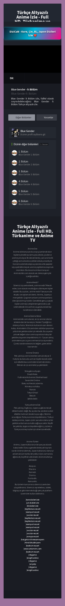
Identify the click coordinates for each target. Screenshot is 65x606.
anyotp (33, 564)
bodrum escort (32, 545)
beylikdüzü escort (32, 508)
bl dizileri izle (32, 505)
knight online (32, 557)
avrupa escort (33, 536)
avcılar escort (33, 515)
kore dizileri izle (33, 499)
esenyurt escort (33, 512)
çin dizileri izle (33, 502)
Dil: (12, 78)
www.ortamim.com (33, 548)
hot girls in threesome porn (32, 539)
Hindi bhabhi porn (32, 542)
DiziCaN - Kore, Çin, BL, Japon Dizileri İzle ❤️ (33, 33)
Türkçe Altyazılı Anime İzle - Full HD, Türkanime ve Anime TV (32, 19)
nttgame (33, 554)
